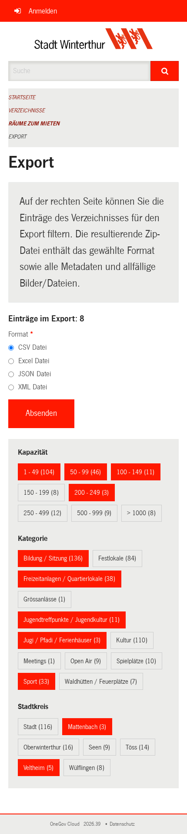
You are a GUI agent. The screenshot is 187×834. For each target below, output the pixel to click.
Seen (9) (99, 747)
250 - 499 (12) (42, 513)
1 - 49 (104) (38, 472)
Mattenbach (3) (87, 726)
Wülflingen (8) (86, 767)
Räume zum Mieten (34, 124)
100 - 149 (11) (135, 472)
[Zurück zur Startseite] (93, 41)
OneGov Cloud (66, 824)
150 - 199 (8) (41, 492)
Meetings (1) (39, 661)
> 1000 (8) (141, 513)
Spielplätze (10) (136, 661)
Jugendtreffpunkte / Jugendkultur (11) (71, 619)
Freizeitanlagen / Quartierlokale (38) (69, 578)
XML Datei (32, 387)
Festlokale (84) (117, 558)
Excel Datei (33, 361)
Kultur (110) (131, 640)
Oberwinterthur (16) (48, 747)
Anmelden (43, 11)
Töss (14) (137, 747)
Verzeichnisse (26, 111)
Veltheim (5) (38, 767)
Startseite (21, 98)
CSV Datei (32, 347)
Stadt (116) (37, 726)
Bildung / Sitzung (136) (53, 558)
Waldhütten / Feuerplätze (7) (101, 681)
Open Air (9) (85, 661)
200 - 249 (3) (91, 492)
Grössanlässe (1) (44, 599)
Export (17, 137)
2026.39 (92, 824)
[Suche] (164, 71)
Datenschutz (123, 824)
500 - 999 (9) (94, 513)
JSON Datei (34, 374)
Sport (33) (36, 681)
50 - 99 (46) (85, 472)
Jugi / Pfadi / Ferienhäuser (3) (61, 640)
